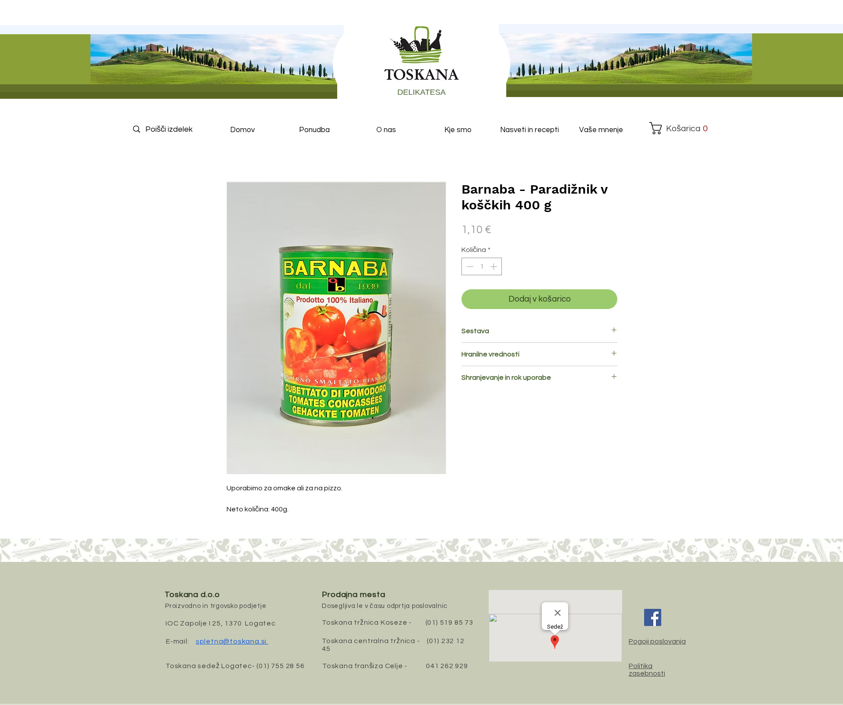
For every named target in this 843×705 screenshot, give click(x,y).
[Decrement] (469, 266)
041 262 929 (447, 665)
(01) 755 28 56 (280, 665)
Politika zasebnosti (647, 669)
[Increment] (494, 266)
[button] (679, 128)
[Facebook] (652, 617)
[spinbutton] (481, 266)
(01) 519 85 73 (449, 622)
